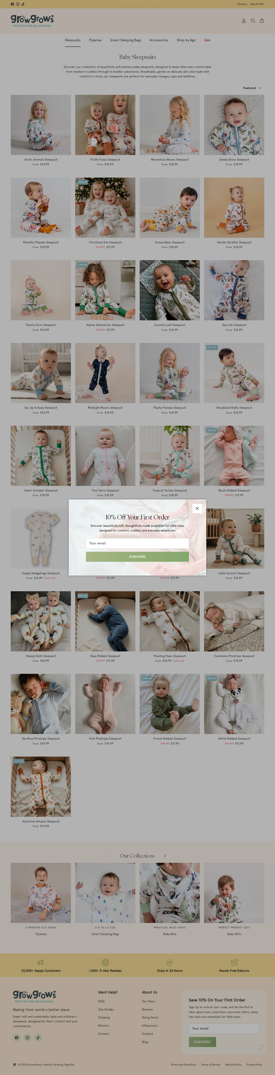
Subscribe (137, 556)
